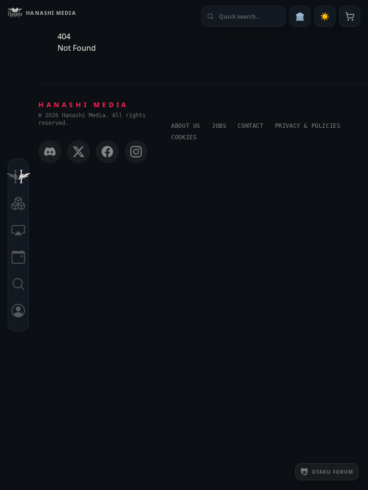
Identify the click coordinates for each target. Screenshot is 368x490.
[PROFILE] (18, 312)
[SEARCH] (18, 285)
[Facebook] (107, 151)
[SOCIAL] (18, 231)
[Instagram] (136, 151)
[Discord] (49, 151)
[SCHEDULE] (18, 258)
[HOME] (18, 178)
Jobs (219, 125)
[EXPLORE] (18, 204)
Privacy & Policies (308, 125)
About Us (185, 125)
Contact (250, 125)
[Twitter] (78, 151)
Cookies (183, 137)
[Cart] (349, 16)
